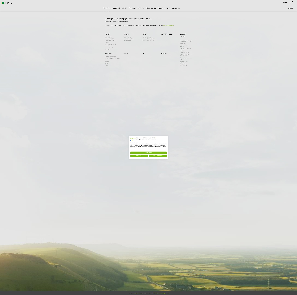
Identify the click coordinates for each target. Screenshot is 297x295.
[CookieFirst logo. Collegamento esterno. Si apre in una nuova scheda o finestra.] (131, 140)
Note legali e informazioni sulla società (145, 139)
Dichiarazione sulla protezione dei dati (145, 138)
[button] (133, 138)
